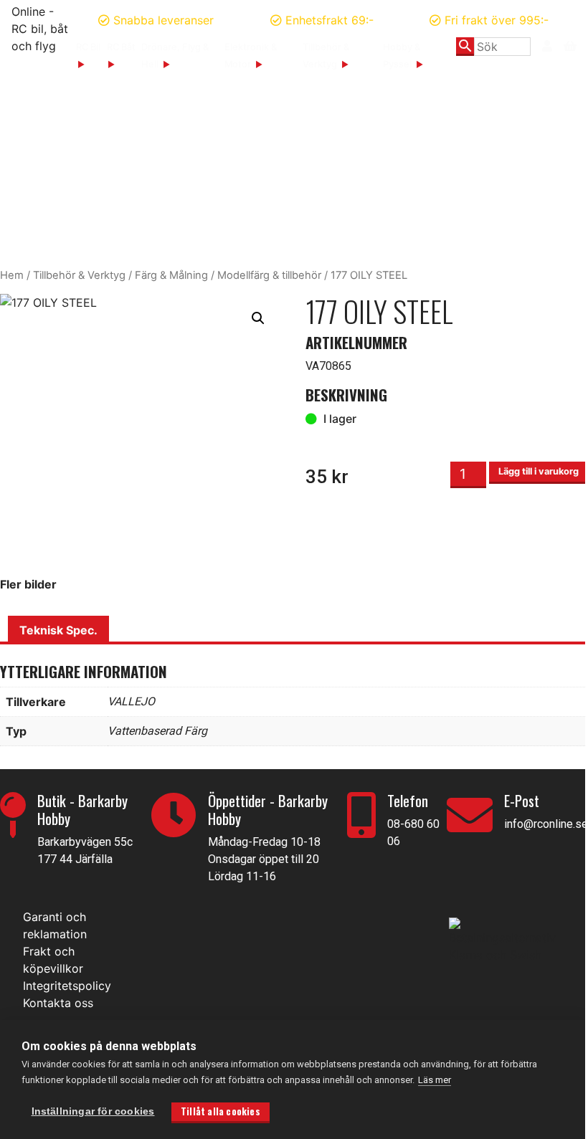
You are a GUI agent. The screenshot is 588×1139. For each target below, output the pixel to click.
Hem (12, 275)
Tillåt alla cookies (220, 1111)
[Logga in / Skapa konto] (547, 46)
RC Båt (121, 47)
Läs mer (434, 1079)
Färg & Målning (171, 275)
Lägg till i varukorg (538, 471)
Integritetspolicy (67, 985)
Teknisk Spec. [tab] (58, 630)
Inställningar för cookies (93, 1111)
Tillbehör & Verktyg (79, 275)
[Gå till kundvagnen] (570, 44)
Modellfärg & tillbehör (269, 275)
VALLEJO (131, 701)
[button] (258, 318)
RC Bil (88, 47)
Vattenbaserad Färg (157, 731)
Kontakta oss (58, 1003)
